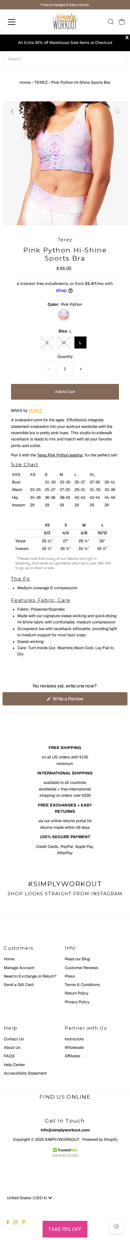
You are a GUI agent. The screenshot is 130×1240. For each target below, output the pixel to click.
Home (25, 82)
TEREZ (41, 82)
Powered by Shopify (99, 1139)
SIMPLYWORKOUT (62, 1139)
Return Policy (76, 993)
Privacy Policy (77, 1002)
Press (70, 976)
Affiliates (72, 1056)
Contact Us (14, 1039)
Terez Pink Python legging (60, 455)
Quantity (65, 356)
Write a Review (76, 700)
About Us (12, 1047)
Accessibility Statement (25, 1073)
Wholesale (74, 1047)
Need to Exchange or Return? (30, 976)
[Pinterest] (23, 1223)
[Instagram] (15, 1223)
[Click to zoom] (117, 111)
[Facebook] (8, 1223)
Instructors (74, 1039)
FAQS (9, 1056)
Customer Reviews (81, 968)
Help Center (14, 1065)
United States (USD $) (27, 1198)
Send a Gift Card (18, 985)
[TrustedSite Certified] (65, 1152)
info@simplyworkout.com (65, 1130)
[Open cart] (122, 22)
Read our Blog (77, 959)
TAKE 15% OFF (65, 1229)
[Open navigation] (18, 22)
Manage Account (19, 968)
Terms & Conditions (82, 985)
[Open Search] (110, 22)
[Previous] (13, 111)
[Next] (28, 111)
